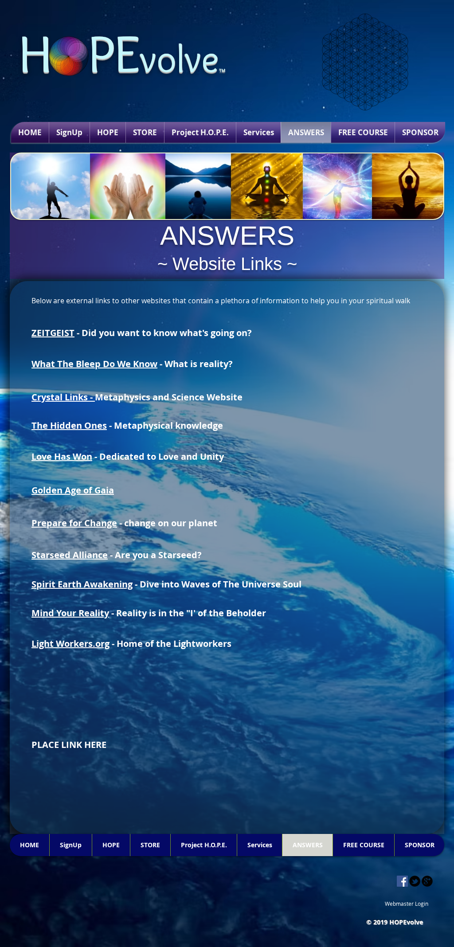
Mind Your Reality (70, 613)
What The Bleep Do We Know (94, 364)
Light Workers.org (70, 644)
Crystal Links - (63, 397)
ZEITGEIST (52, 333)
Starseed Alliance (69, 555)
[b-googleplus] (427, 881)
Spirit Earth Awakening (82, 584)
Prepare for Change (74, 523)
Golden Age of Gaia (72, 490)
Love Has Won (61, 456)
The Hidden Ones (69, 425)
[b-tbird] (414, 881)
